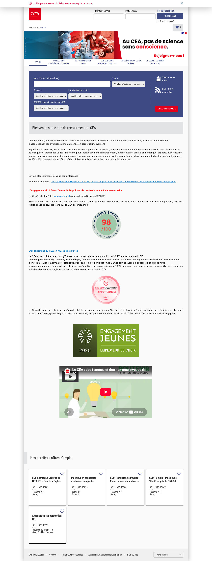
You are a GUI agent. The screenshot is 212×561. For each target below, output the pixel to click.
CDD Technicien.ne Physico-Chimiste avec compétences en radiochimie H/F (124, 481)
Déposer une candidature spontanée (59, 62)
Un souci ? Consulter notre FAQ (155, 62)
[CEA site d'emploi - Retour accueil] (35, 14)
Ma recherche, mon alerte (83, 62)
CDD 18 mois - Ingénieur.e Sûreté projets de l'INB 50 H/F (163, 481)
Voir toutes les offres (168, 79)
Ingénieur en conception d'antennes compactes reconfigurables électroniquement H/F (83, 482)
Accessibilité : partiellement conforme (105, 554)
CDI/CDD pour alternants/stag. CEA (107, 62)
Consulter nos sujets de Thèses (131, 62)
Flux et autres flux (167, 91)
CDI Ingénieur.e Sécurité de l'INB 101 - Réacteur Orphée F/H (46, 481)
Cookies (52, 554)
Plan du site (132, 554)
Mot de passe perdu (165, 10)
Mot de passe (131, 11)
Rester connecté (167, 21)
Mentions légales (36, 554)
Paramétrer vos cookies (72, 554)
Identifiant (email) (102, 11)
